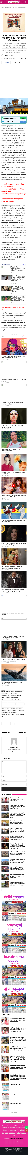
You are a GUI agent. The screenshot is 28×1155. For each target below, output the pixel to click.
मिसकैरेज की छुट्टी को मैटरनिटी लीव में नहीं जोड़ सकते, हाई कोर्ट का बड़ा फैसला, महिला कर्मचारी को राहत (17, 861)
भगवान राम (17, 714)
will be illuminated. (13, 712)
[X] (18, 751)
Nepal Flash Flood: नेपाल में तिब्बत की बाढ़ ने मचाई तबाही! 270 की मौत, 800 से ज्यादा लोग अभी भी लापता (17, 815)
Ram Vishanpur (14, 697)
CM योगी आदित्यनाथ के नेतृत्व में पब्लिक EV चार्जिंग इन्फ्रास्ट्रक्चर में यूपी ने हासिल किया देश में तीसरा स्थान (17, 884)
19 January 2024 (22, 732)
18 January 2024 (6, 732)
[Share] (26, 1130)
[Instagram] (12, 751)
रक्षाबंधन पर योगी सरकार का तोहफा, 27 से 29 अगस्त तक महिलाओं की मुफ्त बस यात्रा (17, 876)
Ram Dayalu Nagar (6, 697)
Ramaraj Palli (5, 712)
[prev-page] (2, 890)
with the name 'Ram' (6, 714)
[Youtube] (21, 1141)
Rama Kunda (21, 701)
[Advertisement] (14, 82)
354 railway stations (10, 691)
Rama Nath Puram (20, 703)
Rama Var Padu (14, 706)
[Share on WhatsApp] (26, 1127)
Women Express (9, 55)
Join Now (23, 118)
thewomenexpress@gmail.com (17, 1138)
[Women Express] (14, 2)
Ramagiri (13, 708)
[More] (19, 62)
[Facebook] (10, 751)
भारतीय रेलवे (22, 714)
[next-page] (5, 890)
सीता (2, 716)
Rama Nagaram (5, 703)
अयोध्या (13, 714)
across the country (19, 691)
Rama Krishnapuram (12, 701)
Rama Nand (12, 703)
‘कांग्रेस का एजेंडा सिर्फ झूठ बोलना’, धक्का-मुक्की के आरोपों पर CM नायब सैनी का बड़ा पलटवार (17, 807)
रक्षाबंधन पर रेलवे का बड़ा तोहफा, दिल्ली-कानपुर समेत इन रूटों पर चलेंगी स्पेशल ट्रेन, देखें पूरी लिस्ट (17, 868)
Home (2, 7)
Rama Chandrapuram (6, 699)
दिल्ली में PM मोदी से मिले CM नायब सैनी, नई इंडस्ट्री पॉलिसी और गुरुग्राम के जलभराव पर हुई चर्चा (17, 822)
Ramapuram (21, 710)
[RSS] (14, 1141)
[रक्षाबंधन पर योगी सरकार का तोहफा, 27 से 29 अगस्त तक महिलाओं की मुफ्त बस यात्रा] (5, 877)
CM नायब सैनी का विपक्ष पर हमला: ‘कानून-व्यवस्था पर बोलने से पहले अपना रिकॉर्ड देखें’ (17, 799)
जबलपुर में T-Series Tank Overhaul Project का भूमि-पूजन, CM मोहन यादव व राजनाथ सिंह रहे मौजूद (17, 830)
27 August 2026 (14, 899)
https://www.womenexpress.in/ (14, 749)
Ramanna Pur (15, 710)
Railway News (8, 7)
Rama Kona (4, 701)
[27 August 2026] (14, 911)
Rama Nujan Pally (5, 706)
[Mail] (15, 751)
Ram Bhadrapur (14, 693)
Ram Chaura (13, 695)
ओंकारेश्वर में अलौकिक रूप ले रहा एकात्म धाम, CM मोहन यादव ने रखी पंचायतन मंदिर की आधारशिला (17, 838)
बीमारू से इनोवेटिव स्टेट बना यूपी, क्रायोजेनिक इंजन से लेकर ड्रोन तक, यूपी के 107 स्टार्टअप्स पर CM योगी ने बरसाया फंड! (17, 846)
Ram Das (19, 695)
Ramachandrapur (5, 708)
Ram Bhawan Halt (5, 695)
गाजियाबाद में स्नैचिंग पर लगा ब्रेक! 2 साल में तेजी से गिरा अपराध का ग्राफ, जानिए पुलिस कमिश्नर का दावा (17, 853)
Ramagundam (19, 708)
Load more (13, 1112)
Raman (9, 710)
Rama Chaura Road (16, 699)
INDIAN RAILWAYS (5, 693)
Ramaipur (4, 710)
